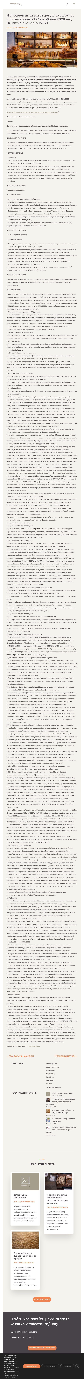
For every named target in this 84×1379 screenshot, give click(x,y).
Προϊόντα (50, 1077)
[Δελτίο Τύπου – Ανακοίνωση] (48, 1094)
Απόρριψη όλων (50, 1366)
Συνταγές (49, 1084)
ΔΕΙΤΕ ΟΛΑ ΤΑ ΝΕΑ (42, 1299)
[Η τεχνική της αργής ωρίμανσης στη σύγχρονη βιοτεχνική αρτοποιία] (48, 1100)
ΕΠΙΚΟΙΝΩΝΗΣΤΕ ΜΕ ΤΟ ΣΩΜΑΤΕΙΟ (42, 1348)
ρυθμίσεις (11, 1377)
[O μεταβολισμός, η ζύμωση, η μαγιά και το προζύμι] (48, 1111)
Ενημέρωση (22, 27)
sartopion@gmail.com (27, 1331)
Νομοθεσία (50, 1074)
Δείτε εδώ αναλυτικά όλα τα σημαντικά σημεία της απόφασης (32, 112)
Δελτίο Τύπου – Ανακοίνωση (62, 1093)
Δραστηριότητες (52, 1067)
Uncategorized (51, 1064)
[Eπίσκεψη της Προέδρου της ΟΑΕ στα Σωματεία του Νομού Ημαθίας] (48, 1128)
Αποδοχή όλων (31, 1366)
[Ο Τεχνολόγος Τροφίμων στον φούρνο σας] (48, 1120)
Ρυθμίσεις (67, 1366)
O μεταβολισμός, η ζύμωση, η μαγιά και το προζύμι (25, 1256)
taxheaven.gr (34, 1046)
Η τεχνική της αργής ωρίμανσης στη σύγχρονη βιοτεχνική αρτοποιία (61, 1101)
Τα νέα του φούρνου (53, 1087)
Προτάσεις (50, 1080)
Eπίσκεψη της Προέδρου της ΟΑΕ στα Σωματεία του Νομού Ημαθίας (61, 1129)
